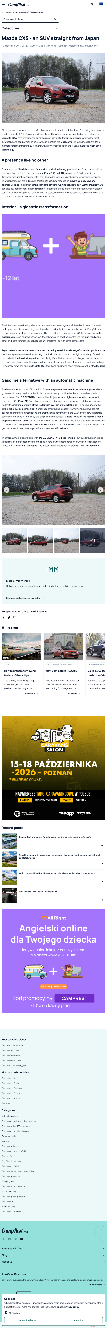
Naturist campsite (10, 1116)
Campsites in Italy (9, 1078)
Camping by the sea (10, 1146)
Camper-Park (8, 1156)
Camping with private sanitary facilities (19, 1121)
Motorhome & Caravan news (83, 45)
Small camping (8, 1206)
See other (6, 1103)
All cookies (14, 1312)
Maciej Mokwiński (47, 45)
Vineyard (5, 1141)
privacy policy (71, 1306)
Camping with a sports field (14, 1151)
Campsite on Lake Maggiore (14, 1065)
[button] (30, 28)
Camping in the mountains (13, 1186)
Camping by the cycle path (13, 1196)
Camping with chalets (11, 1211)
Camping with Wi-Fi (10, 1166)
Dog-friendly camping (11, 1161)
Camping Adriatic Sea (11, 1060)
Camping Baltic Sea (10, 1050)
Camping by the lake (11, 1176)
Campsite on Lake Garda (12, 1045)
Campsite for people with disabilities (18, 1171)
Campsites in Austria (11, 1098)
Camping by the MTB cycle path (16, 1126)
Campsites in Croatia (11, 1093)
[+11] (92, 540)
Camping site (7, 1201)
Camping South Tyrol (11, 1055)
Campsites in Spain (10, 1083)
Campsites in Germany (12, 1088)
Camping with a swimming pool (15, 1131)
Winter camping (9, 1191)
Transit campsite (9, 1136)
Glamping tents (8, 1181)
